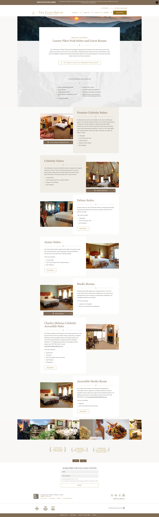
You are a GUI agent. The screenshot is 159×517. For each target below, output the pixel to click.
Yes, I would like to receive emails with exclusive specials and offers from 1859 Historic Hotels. (80, 481)
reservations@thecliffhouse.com (53, 346)
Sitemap (59, 498)
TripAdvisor (115, 495)
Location (73, 515)
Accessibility (52, 498)
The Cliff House (51, 13)
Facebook (119, 495)
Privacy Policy (75, 479)
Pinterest (112, 495)
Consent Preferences (67, 498)
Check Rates (83, 228)
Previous (41, 126)
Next (72, 126)
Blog (94, 515)
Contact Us (63, 515)
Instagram (123, 495)
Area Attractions (84, 515)
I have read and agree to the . (70, 479)
